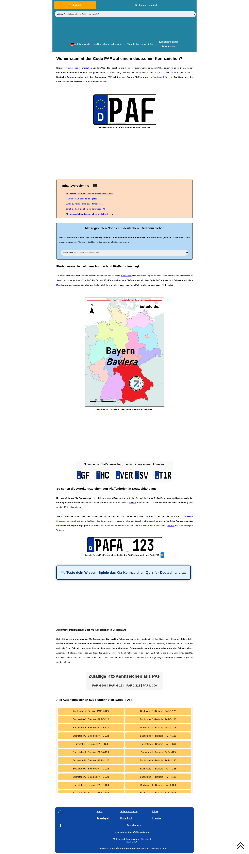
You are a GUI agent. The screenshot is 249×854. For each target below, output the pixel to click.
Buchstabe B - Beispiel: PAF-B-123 (158, 711)
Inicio (99, 811)
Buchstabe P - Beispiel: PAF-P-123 (158, 768)
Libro (155, 811)
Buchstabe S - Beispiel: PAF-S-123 (91, 785)
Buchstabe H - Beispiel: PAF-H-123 (158, 736)
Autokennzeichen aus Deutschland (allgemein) (98, 44)
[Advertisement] (124, 154)
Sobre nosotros (128, 811)
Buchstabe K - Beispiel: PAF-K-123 (91, 752)
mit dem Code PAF (86, 209)
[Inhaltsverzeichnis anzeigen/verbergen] (95, 185)
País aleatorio (134, 825)
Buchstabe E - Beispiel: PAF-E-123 (91, 727)
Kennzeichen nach (168, 44)
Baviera (132, 502)
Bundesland (126, 275)
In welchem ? (82, 199)
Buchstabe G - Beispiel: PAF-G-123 (91, 736)
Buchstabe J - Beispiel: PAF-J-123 (158, 744)
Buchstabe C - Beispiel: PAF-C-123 (91, 719)
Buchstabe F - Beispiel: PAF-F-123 (158, 727)
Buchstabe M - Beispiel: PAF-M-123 (91, 760)
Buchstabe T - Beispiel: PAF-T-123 (158, 785)
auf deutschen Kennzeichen (90, 194)
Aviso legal (103, 818)
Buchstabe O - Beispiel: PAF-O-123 (91, 768)
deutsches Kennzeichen (80, 68)
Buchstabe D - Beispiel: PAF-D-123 (158, 719)
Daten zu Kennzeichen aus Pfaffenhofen (84, 204)
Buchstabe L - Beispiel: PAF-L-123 (158, 752)
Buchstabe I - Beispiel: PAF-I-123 (91, 744)
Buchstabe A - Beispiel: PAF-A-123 (91, 711)
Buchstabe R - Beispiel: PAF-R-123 (158, 777)
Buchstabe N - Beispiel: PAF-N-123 (158, 760)
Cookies (156, 818)
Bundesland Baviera (66, 285)
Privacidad (126, 818)
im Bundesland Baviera (161, 77)
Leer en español (146, 5)
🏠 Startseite (75, 5)
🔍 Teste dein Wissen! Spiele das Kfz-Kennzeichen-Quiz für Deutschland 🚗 (123, 572)
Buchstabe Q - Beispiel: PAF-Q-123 (91, 777)
